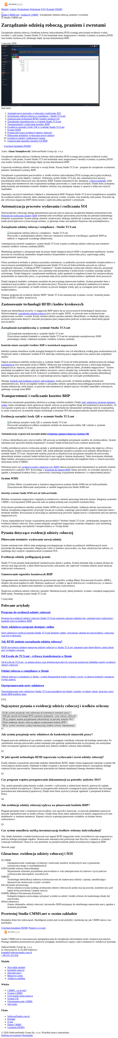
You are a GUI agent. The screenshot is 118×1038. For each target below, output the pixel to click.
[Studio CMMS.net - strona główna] (13, 6)
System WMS (14, 130)
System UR (13, 998)
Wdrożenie (35, 9)
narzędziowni (7, 364)
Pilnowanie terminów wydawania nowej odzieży (31, 135)
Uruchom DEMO (16, 1027)
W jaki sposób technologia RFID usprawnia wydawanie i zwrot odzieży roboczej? (39, 716)
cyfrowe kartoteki (97, 180)
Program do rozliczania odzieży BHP (19, 215)
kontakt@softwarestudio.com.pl (16, 952)
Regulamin (27, 1035)
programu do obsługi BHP (57, 469)
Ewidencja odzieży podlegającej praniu (26, 138)
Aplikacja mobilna (16, 978)
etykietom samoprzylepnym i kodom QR (68, 434)
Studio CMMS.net (10, 14)
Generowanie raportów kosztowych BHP (27, 141)
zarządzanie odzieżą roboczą (32, 313)
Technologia (23, 9)
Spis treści (12, 1004)
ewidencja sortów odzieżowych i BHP (40, 467)
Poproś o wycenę (37, 928)
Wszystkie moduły (16, 967)
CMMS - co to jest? (16, 990)
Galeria (13, 9)
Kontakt (50, 9)
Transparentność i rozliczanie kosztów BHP (28, 124)
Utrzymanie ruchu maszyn (20, 996)
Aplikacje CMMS (29, 14)
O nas (10, 1022)
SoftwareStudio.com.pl (18, 1016)
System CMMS (14, 993)
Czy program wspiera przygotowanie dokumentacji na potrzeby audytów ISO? (37, 719)
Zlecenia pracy (14, 973)
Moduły (5, 9)
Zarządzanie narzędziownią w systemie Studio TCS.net (34, 121)
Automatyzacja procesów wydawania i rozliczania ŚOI (34, 113)
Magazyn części (15, 975)
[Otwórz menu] (2, 12)
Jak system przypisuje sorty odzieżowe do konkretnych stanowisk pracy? (36, 713)
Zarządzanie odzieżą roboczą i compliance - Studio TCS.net (36, 116)
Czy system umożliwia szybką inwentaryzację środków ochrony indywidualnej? (38, 725)
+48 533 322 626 (9, 955)
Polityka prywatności (11, 1035)
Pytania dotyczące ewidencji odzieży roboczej (29, 132)
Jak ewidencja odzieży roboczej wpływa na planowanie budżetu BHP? (34, 722)
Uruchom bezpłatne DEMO (17, 146)
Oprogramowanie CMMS (19, 1001)
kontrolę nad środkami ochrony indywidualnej (32, 381)
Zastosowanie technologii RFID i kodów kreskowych (33, 118)
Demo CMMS (14, 1024)
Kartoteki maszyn (15, 970)
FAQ (43, 9)
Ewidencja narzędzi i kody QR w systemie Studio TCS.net (35, 127)
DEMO (58, 9)
